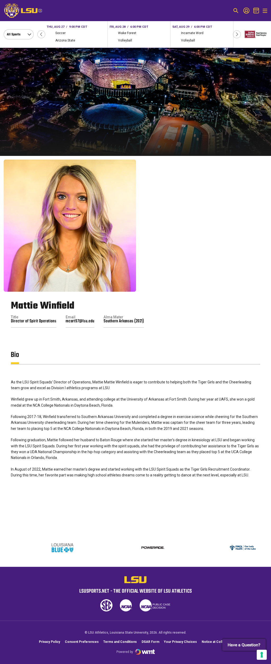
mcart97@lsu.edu (80, 321)
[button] (41, 34)
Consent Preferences (82, 642)
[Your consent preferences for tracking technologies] (262, 655)
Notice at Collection (217, 642)
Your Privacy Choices (180, 642)
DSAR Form (150, 642)
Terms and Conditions (120, 642)
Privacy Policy (49, 642)
